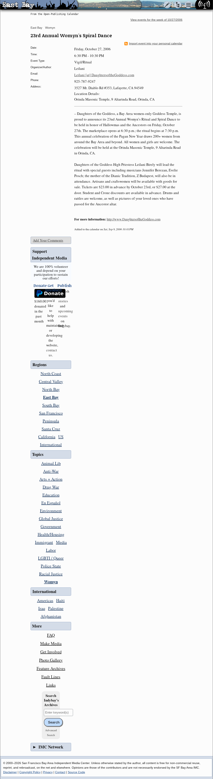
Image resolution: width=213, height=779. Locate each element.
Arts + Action (50, 479)
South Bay (50, 405)
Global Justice (51, 518)
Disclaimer (10, 772)
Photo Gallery (51, 660)
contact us (51, 352)
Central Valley (51, 381)
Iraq (41, 608)
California (46, 436)
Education (50, 495)
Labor (51, 550)
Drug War (51, 487)
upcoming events (65, 313)
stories (63, 299)
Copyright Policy (30, 772)
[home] (39, 5)
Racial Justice (51, 574)
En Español (51, 503)
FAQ (51, 635)
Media (61, 542)
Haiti (60, 600)
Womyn (50, 27)
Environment (51, 510)
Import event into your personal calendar (155, 43)
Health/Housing (51, 534)
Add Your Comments (48, 240)
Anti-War (51, 471)
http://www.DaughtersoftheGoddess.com (133, 219)
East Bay (36, 27)
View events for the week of (156, 19)
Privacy (48, 772)
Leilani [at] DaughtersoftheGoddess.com (104, 75)
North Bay (51, 389)
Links (51, 685)
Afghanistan (51, 616)
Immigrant (44, 542)
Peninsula (51, 421)
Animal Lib (51, 463)
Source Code (76, 772)
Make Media (51, 643)
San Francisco (51, 413)
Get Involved (51, 652)
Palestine (55, 608)
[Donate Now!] (38, 293)
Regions (39, 365)
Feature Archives (51, 668)
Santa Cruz (51, 429)
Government (51, 526)
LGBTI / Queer (51, 558)
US (60, 436)
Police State (51, 566)
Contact (60, 772)
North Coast (51, 373)
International (51, 444)
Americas (45, 600)
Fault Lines (50, 676)
